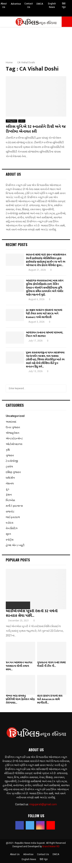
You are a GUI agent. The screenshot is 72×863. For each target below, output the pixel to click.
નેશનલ (10, 483)
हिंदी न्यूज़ (63, 5)
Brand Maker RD (51, 846)
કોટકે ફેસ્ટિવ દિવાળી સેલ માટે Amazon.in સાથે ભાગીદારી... (49, 699)
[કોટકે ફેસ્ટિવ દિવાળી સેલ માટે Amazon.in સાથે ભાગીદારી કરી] (51, 685)
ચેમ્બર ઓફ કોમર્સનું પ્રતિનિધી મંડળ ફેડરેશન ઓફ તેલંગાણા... (20, 699)
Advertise (16, 4)
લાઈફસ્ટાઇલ (13, 517)
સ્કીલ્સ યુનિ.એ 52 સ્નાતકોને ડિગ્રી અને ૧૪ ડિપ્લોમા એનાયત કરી (36, 129)
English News (52, 5)
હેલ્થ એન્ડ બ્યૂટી (15, 545)
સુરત (8, 533)
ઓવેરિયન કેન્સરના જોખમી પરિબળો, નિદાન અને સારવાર (44, 334)
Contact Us (28, 5)
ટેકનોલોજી (12, 460)
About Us (4, 5)
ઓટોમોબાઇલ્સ (14, 444)
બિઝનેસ (10, 500)
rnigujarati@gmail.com (43, 804)
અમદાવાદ (11, 421)
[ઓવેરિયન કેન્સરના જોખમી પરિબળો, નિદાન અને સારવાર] (15, 337)
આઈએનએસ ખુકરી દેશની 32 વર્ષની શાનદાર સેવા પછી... (32, 613)
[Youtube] (50, 825)
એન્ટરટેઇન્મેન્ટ (14, 438)
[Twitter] (30, 825)
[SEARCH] (62, 388)
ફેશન (9, 494)
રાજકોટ (10, 511)
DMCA (39, 4)
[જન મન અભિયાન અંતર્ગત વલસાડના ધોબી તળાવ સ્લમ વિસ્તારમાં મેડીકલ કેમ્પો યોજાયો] (20, 651)
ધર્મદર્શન (10, 477)
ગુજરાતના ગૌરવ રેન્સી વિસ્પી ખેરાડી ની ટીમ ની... (51, 664)
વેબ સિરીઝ (11, 528)
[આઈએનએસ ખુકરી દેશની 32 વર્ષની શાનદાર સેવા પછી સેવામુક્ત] (36, 589)
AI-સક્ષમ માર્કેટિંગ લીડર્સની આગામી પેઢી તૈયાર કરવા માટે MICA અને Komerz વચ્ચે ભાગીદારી (44, 313)
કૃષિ (8, 449)
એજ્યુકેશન (11, 121)
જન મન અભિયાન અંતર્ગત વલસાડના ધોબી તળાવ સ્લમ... (19, 666)
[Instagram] (40, 825)
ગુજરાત (10, 455)
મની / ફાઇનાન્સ (14, 505)
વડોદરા (21, 121)
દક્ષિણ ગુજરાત (13, 472)
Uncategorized (15, 415)
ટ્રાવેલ (9, 466)
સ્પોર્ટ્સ (9, 539)
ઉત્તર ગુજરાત (13, 427)
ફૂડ (7, 489)
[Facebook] (19, 825)
